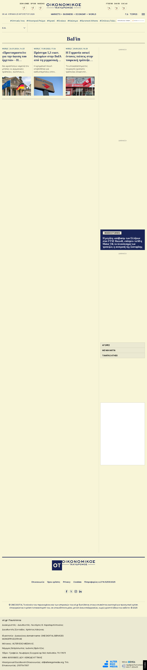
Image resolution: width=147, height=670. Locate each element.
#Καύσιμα (72, 20)
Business (68, 14)
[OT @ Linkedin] (80, 591)
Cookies (77, 582)
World (92, 14)
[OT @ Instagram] (75, 591)
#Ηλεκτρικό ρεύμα (35, 20)
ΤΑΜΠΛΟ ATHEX (110, 355)
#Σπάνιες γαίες (107, 20)
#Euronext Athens (89, 20)
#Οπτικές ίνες (17, 20)
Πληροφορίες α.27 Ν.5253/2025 (99, 582)
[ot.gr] (64, 7)
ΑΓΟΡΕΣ (106, 345)
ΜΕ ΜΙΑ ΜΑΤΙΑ (108, 350)
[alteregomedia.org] (110, 666)
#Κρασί (51, 20)
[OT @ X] (71, 591)
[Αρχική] (57, 565)
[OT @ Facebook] (66, 591)
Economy (81, 14)
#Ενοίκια (61, 20)
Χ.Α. (4, 27)
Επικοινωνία (38, 582)
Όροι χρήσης (53, 582)
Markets (55, 14)
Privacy (66, 582)
